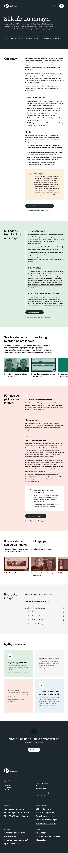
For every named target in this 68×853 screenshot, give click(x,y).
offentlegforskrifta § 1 (52, 249)
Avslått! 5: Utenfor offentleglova (35, 624)
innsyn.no (45, 257)
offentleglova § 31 (39, 409)
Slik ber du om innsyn (12, 38)
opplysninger (34, 287)
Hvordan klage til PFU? (14, 833)
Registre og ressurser (46, 816)
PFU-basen (41, 833)
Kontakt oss (33, 750)
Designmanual (40, 786)
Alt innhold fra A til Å (41, 788)
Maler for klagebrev (45, 812)
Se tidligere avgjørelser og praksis (36, 210)
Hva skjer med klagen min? (16, 840)
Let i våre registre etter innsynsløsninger (38, 317)
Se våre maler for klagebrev (35, 516)
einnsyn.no (37, 257)
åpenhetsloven (29, 90)
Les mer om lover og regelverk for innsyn (39, 206)
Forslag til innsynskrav (33, 312)
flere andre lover (40, 76)
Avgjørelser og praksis (46, 823)
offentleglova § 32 (30, 425)
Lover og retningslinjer (46, 819)
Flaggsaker (41, 840)
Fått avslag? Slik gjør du (31, 38)
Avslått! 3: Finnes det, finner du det (36, 616)
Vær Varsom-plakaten (14, 809)
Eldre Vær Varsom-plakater (16, 816)
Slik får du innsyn (43, 809)
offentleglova (29, 76)
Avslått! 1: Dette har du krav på (35, 608)
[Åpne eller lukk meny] (61, 6)
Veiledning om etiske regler (16, 812)
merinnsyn (45, 180)
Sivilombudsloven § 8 (31, 481)
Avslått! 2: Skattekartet (32, 612)
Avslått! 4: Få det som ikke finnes (35, 620)
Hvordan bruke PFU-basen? (48, 836)
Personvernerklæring (42, 783)
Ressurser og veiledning (50, 38)
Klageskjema (10, 836)
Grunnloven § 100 (56, 74)
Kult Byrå (43, 795)
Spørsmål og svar (12, 843)
